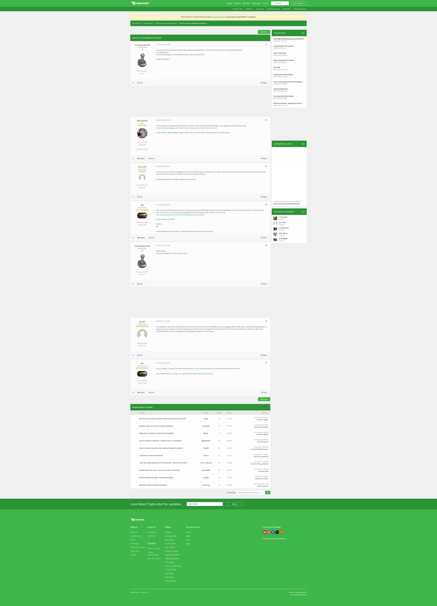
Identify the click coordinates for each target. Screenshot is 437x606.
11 (219, 470)
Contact (133, 555)
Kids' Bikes (169, 573)
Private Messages (300, 9)
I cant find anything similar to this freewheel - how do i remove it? (163, 463)
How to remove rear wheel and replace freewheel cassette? (161, 448)
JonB (266, 471)
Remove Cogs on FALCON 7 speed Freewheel (156, 426)
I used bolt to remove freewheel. (151, 455)
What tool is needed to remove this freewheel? (156, 433)
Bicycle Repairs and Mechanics (166, 23)
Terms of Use (144, 592)
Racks (188, 540)
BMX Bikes (169, 577)
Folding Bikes (170, 581)
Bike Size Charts (154, 558)
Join (295, 3)
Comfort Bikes (170, 569)
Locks (188, 532)
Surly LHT (142, 167)
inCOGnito (206, 426)
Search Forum (237, 9)
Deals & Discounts (137, 547)
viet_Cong (206, 485)
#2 (266, 120)
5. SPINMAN (283, 239)
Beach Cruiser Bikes (173, 566)
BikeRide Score (136, 536)
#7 (266, 363)
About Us (134, 532)
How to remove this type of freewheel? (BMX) (156, 477)
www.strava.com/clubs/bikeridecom (287, 204)
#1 (266, 44)
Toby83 (206, 448)
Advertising (134, 551)
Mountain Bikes (171, 536)
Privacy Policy (134, 592)
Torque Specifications (153, 553)
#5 (266, 245)
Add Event (152, 536)
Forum (265, 3)
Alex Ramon (142, 120)
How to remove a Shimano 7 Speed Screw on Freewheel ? (160, 441)
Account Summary (273, 9)
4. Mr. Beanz (283, 233)
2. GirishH (282, 223)
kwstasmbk (206, 470)
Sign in (301, 3)
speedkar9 (264, 457)
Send (234, 504)
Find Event (152, 532)
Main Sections (148, 23)
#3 (266, 166)
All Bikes (168, 532)
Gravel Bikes (170, 562)
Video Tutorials (154, 548)
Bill (142, 205)
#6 (266, 321)
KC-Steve (265, 479)
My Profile (286, 9)
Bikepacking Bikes (172, 558)
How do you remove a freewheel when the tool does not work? (162, 419)
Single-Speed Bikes (172, 555)
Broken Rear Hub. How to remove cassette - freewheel (159, 470)
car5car (206, 455)
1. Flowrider (283, 217)
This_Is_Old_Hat (206, 463)
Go (268, 492)
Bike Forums (137, 23)
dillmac (205, 433)
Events (229, 3)
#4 (266, 204)
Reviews (246, 3)
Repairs (237, 3)
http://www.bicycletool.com (206, 368)
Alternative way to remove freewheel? (153, 485)
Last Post (260, 420)
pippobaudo (206, 441)
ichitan (206, 419)
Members (249, 9)
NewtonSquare (263, 449)
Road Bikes (169, 540)
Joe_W (142, 321)
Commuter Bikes (171, 551)
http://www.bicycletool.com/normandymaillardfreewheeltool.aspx (180, 215)
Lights (188, 536)
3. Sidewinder (284, 228)
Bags (188, 543)
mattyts (206, 477)
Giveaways (256, 3)
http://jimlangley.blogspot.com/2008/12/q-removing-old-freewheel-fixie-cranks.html (186, 128)
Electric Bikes (170, 543)
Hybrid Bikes (170, 547)
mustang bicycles (142, 45)
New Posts (260, 9)
